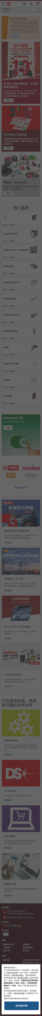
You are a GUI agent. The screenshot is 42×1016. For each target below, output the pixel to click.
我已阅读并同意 (22, 1006)
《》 (12, 973)
